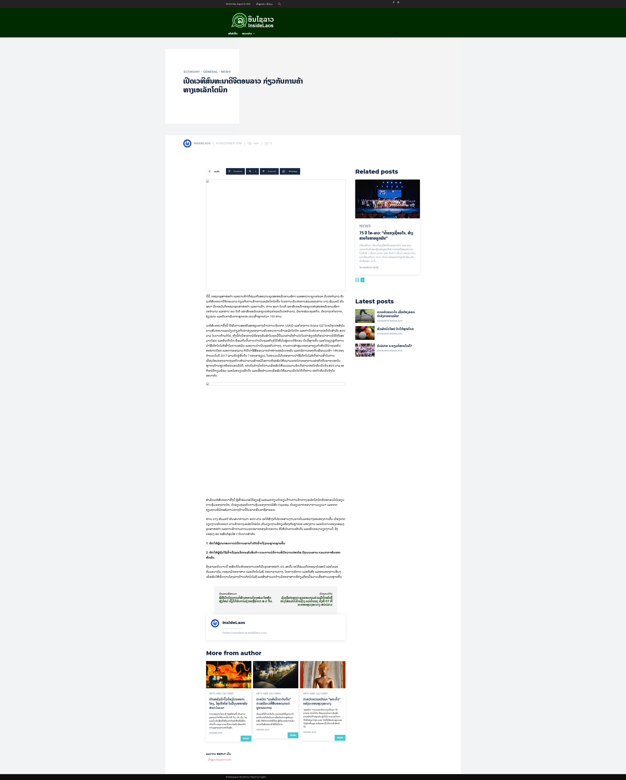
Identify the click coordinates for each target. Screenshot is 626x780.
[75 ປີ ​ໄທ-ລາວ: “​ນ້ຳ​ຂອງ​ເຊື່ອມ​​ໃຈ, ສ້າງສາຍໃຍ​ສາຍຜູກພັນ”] (387, 199)
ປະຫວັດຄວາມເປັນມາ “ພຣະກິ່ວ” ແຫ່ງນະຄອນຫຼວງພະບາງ (322, 701)
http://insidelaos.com (232, 628)
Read (246, 738)
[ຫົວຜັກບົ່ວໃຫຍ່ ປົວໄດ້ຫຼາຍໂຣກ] (365, 333)
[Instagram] (398, 2)
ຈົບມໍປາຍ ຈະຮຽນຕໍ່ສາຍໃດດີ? (394, 345)
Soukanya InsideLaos (389, 321)
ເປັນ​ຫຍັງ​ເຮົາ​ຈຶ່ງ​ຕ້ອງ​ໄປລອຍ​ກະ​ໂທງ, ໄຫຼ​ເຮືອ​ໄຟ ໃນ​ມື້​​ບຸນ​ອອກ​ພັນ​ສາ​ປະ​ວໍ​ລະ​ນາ (228, 703)
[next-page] (362, 280)
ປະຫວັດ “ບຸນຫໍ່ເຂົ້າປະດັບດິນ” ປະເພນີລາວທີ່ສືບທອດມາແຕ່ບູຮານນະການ (273, 703)
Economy (192, 71)
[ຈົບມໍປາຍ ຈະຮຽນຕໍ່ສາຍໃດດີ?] (365, 350)
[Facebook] (393, 2)
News (226, 71)
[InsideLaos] (188, 143)
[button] (279, 4)
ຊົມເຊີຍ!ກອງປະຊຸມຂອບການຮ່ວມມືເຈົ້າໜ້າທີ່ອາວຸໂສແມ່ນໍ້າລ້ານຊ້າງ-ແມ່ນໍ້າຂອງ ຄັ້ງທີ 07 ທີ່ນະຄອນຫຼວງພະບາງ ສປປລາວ (306, 601)
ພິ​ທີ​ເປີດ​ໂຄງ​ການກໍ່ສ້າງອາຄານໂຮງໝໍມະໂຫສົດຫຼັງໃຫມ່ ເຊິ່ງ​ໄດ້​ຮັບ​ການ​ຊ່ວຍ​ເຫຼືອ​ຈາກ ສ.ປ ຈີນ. (246, 599)
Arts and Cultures (221, 693)
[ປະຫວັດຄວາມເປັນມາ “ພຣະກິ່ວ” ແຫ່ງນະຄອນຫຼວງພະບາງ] (322, 674)
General (210, 71)
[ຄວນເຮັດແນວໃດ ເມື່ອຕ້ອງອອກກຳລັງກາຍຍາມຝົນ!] (365, 316)
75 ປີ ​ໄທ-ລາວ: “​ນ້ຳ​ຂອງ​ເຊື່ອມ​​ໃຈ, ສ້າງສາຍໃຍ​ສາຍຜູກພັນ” (386, 235)
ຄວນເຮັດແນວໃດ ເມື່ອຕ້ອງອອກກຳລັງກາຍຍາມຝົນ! (396, 314)
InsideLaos (202, 143)
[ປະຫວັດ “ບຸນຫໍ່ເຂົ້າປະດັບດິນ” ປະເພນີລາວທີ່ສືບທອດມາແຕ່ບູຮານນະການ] (275, 674)
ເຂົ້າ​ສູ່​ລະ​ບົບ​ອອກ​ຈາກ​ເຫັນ (220, 759)
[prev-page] (357, 280)
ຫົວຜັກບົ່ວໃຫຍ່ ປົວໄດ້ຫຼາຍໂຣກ (395, 328)
